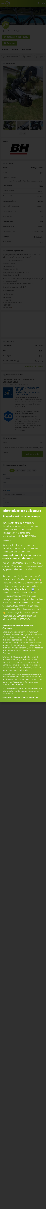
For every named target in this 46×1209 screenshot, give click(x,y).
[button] (43, 509)
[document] (23, 604)
